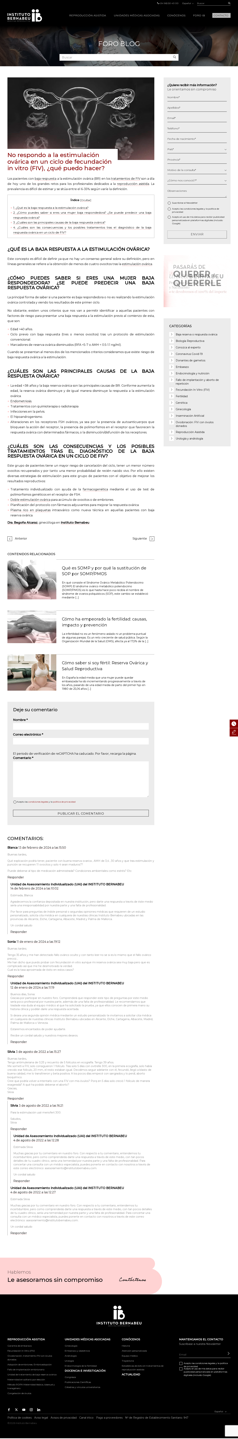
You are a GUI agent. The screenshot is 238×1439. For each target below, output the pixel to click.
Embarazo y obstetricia (77, 1350)
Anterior (21, 538)
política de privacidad (64, 801)
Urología (69, 1360)
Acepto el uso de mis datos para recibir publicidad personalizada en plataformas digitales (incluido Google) (198, 220)
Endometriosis (20, 401)
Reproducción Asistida (190, 432)
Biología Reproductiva (190, 341)
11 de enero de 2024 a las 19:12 (38, 941)
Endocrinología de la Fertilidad (81, 1365)
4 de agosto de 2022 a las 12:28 (36, 1140)
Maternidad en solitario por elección (26, 1379)
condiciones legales (38, 801)
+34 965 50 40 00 (168, 3)
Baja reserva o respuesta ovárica (196, 334)
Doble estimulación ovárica (30, 500)
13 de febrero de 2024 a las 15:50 (42, 847)
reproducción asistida (133, 184)
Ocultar (85, 200)
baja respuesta (45, 178)
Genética (181, 402)
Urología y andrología (189, 438)
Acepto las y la (46, 801)
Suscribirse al (185, 202)
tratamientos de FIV (125, 178)
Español (187, 3)
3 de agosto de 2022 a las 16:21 (41, 1105)
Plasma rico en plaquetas (30, 510)
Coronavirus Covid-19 (189, 354)
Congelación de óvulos (19, 1393)
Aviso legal (41, 1417)
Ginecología (183, 409)
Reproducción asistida (87, 15)
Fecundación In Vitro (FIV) (193, 389)
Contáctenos (132, 1280)
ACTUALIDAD (131, 1374)
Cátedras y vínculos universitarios (82, 1387)
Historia (126, 1345)
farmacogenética (95, 489)
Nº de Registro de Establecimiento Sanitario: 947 (156, 1417)
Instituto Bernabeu (24, 15)
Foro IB (199, 15)
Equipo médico (130, 1355)
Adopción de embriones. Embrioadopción (29, 1364)
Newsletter (192, 202)
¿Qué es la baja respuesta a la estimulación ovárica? (51, 208)
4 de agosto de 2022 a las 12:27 (33, 1192)
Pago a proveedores (109, 1417)
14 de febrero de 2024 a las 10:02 (34, 888)
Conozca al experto (188, 347)
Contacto (220, 15)
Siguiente (140, 538)
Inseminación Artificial (190, 415)
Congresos (70, 1377)
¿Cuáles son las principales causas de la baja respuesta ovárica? (59, 222)
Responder (15, 877)
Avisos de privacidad (64, 1417)
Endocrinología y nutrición (192, 373)
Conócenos (176, 15)
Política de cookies (19, 1417)
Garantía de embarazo (19, 1345)
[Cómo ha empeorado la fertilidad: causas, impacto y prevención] (31, 626)
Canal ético (86, 1417)
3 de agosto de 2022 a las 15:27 (38, 1051)
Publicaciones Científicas (78, 1382)
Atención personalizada (134, 1350)
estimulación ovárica (137, 264)
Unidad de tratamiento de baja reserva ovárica (32, 1374)
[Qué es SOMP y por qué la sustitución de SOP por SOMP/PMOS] (31, 579)
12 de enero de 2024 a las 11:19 (32, 987)
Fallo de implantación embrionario (25, 1369)
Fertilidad (182, 396)
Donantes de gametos (190, 360)
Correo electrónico (28, 734)
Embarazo (182, 367)
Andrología (71, 1355)
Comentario (23, 758)
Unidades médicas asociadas (137, 15)
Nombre (20, 720)
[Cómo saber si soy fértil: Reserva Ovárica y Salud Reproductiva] (31, 672)
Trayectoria (128, 1360)
